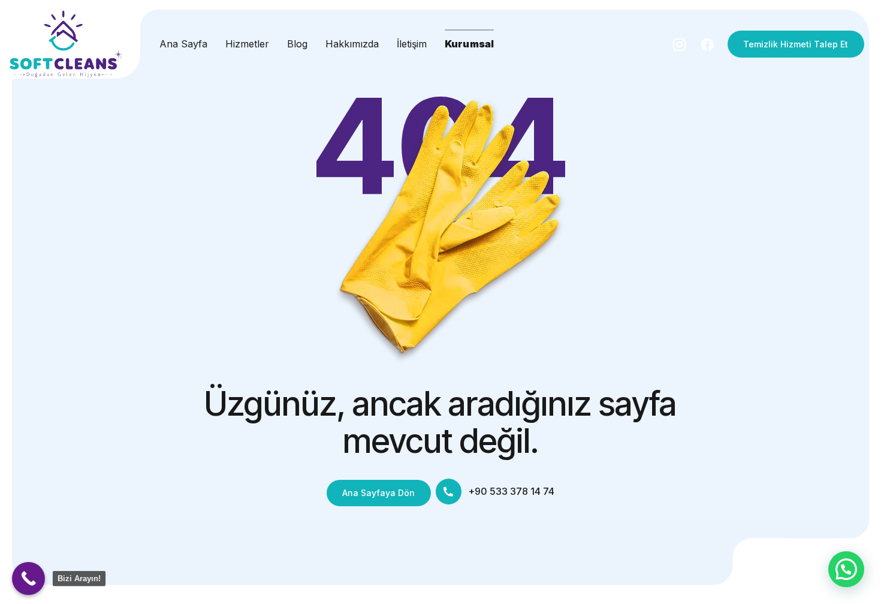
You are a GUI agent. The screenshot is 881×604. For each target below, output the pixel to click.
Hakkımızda (352, 44)
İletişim (412, 44)
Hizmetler (247, 44)
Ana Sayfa (183, 44)
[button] (846, 569)
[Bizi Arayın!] (28, 578)
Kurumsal (469, 44)
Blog (297, 44)
